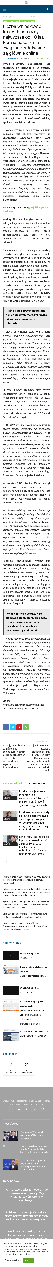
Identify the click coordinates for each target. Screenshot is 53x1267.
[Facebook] (6, 727)
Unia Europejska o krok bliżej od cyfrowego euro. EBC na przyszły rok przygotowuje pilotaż (25, 915)
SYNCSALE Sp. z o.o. (30, 953)
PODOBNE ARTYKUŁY (13, 783)
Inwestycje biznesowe (27, 16)
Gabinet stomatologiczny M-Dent (33, 969)
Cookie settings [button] (12, 1260)
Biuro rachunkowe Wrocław (33, 1035)
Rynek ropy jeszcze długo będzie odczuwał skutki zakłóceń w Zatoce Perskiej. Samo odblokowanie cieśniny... (26, 1235)
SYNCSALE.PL (26, 958)
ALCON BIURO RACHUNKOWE (35, 1031)
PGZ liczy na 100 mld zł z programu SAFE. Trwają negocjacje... (32, 1135)
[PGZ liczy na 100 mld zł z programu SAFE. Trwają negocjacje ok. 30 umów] (10, 1136)
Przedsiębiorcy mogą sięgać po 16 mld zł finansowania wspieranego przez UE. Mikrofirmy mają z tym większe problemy (25, 926)
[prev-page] (5, 861)
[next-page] (9, 861)
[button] (4, 9)
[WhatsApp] (26, 727)
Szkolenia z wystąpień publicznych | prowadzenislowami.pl (32, 1006)
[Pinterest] (19, 727)
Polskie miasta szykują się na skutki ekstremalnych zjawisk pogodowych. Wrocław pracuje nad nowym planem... (26, 1216)
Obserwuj (10, 1063)
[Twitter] (13, 727)
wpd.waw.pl (13, 58)
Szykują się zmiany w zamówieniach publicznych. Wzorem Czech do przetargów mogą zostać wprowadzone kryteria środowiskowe (14, 756)
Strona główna (9, 16)
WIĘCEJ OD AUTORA (36, 783)
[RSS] (26, 1109)
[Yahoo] (42, 1109)
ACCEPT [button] (28, 1260)
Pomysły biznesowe (27, 21)
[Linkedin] (19, 1109)
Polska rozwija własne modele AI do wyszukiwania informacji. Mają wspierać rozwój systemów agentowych (34, 798)
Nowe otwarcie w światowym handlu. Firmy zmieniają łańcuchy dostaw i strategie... (35, 1149)
